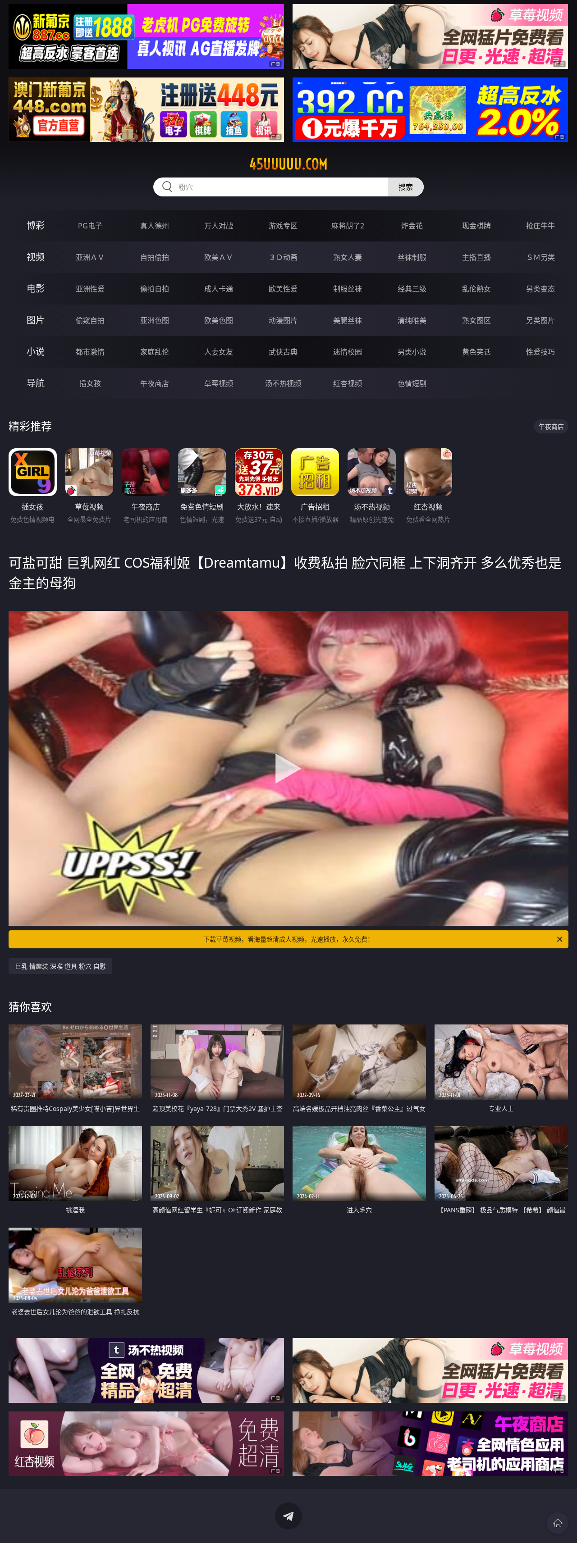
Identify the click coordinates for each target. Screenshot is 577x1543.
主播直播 (476, 257)
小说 (36, 352)
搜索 (405, 187)
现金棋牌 (476, 226)
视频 (36, 257)
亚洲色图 (154, 320)
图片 (36, 320)
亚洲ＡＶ (90, 257)
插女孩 (90, 383)
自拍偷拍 (154, 257)
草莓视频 (218, 383)
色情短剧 (412, 383)
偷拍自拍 (154, 289)
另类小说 (412, 352)
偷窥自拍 (90, 320)
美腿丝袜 (347, 320)
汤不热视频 (283, 383)
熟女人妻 (347, 257)
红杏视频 (347, 383)
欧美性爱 (283, 289)
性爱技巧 (540, 352)
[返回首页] (557, 1523)
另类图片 (540, 320)
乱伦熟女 (476, 289)
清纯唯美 (412, 320)
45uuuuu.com (288, 164)
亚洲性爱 (90, 289)
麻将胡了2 (347, 226)
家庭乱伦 (154, 352)
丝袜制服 (412, 257)
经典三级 (412, 289)
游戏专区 (283, 226)
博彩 (36, 225)
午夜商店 (154, 383)
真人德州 (154, 226)
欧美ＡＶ (218, 257)
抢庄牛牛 (540, 226)
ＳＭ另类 (540, 257)
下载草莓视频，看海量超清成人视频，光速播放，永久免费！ (288, 939)
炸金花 (412, 226)
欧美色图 (218, 320)
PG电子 (90, 226)
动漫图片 (283, 320)
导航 (36, 383)
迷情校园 (347, 352)
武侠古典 (283, 352)
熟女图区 (476, 320)
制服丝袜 (347, 289)
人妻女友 (218, 352)
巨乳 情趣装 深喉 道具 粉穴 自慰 (60, 966)
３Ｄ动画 (283, 257)
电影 (36, 288)
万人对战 (218, 226)
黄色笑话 (476, 352)
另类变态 (540, 289)
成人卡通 (218, 289)
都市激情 (90, 352)
